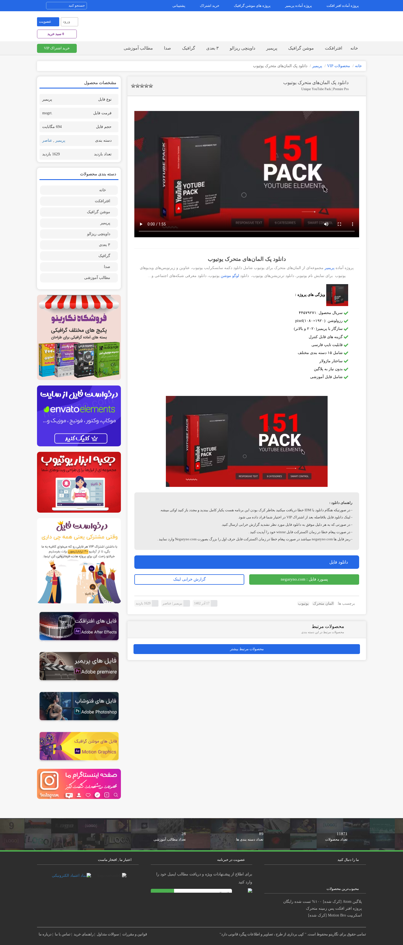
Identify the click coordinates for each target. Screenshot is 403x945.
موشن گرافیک (301, 48)
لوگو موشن (230, 276)
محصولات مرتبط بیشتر (247, 649)
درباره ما (45, 934)
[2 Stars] (137, 86)
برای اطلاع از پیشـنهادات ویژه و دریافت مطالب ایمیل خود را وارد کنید (204, 878)
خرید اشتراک (209, 6)
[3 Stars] (142, 86)
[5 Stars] (151, 86)
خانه (354, 48)
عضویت (45, 21)
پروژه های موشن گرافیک (252, 6)
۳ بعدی (212, 48)
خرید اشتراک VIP (57, 48)
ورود (66, 21)
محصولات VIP (338, 66)
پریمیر (271, 48)
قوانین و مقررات (134, 934)
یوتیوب (303, 603)
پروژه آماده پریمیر (298, 6)
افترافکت (333, 48)
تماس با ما (62, 934)
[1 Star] (133, 86)
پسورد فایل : (304, 579)
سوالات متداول (108, 934)
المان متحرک (323, 603)
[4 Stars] (146, 86)
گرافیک (188, 48)
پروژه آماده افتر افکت (343, 6)
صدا (167, 48)
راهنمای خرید (83, 934)
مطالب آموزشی (138, 48)
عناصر (167, 603)
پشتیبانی (178, 6)
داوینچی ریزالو (242, 48)
